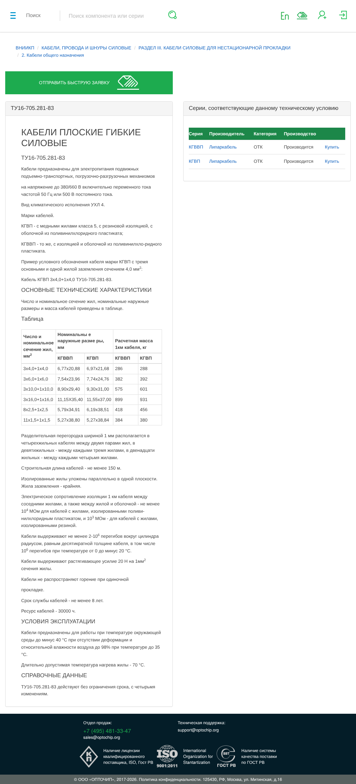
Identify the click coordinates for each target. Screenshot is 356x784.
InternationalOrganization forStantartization (198, 756)
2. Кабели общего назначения (53, 55)
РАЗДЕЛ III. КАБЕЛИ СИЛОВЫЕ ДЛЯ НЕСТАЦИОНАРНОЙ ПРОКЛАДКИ (214, 47)
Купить (332, 147)
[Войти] (343, 17)
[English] (287, 15)
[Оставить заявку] (302, 15)
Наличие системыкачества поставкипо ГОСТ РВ (259, 756)
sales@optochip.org (101, 737)
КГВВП (196, 147)
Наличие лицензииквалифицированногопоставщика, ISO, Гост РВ (128, 756)
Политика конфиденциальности (169, 779)
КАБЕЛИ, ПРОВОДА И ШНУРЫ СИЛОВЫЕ (86, 47)
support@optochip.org (198, 730)
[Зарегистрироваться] (322, 17)
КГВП (194, 161)
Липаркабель (223, 147)
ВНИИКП (25, 47)
